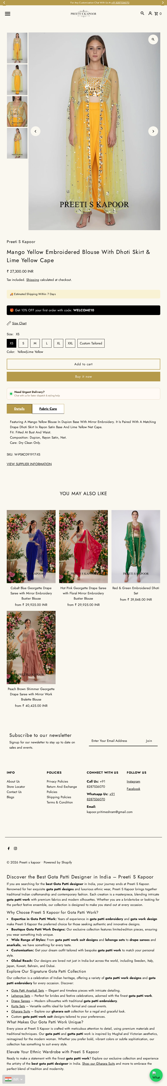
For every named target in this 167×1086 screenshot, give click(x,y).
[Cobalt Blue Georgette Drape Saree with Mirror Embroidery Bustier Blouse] (31, 546)
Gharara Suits (20, 1011)
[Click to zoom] (153, 39)
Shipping (32, 279)
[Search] (142, 13)
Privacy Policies (57, 781)
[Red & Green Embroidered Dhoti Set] (135, 546)
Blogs (10, 797)
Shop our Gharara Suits (98, 1063)
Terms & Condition (60, 802)
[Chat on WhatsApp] (156, 1075)
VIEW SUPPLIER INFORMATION (29, 464)
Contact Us (14, 791)
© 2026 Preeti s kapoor (24, 862)
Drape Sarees (20, 1001)
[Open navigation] (36, 13)
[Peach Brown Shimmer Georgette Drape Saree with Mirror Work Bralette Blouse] (31, 647)
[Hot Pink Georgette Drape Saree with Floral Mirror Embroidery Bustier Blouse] (83, 546)
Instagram (133, 781)
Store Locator (16, 786)
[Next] (153, 131)
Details (19, 408)
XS (11, 343)
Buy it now (83, 376)
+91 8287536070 (104, 2)
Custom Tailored (91, 343)
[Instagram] (15, 849)
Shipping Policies (59, 797)
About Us (13, 781)
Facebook (133, 788)
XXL (70, 343)
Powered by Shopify (58, 862)
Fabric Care (48, 408)
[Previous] (35, 131)
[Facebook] (8, 849)
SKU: (10, 454)
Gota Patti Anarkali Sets (27, 990)
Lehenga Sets (20, 995)
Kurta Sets (18, 1006)
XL (58, 343)
